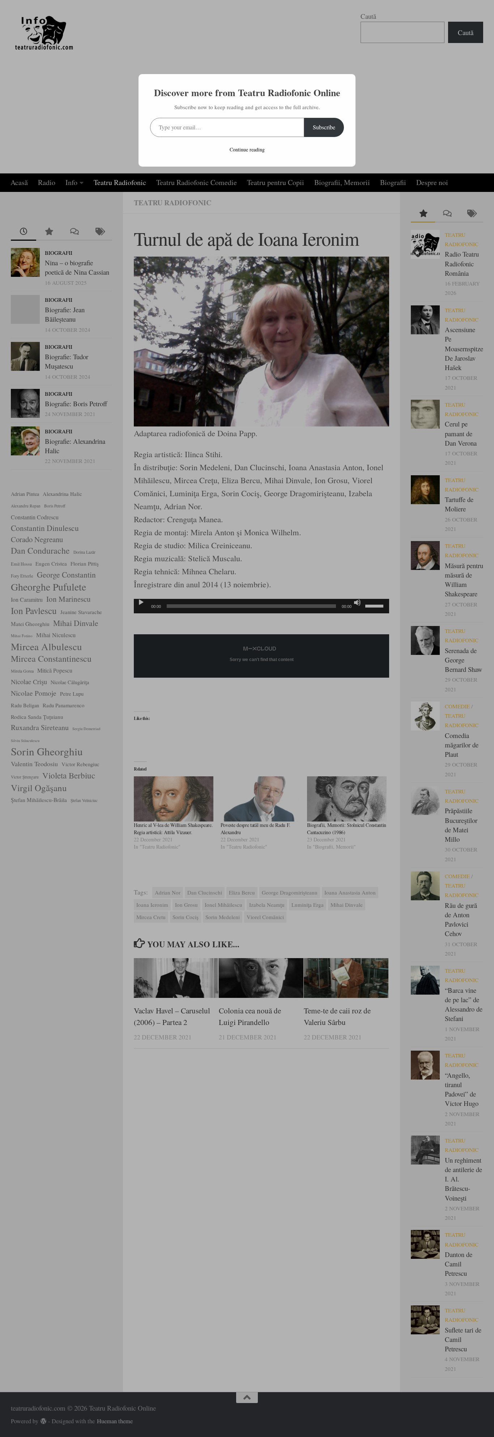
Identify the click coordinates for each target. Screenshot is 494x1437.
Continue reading (247, 149)
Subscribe (324, 127)
